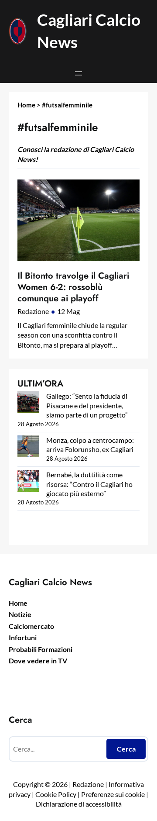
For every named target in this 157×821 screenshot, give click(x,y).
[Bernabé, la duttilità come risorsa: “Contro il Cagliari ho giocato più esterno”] (28, 481)
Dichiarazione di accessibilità (79, 804)
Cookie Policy (55, 794)
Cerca (126, 749)
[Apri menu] (78, 73)
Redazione (33, 311)
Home (26, 105)
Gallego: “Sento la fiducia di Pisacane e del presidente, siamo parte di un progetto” (87, 405)
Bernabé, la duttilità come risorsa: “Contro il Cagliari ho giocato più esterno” (89, 483)
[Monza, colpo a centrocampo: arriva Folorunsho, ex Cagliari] (28, 447)
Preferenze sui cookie (113, 794)
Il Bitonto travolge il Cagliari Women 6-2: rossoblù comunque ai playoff (73, 287)
